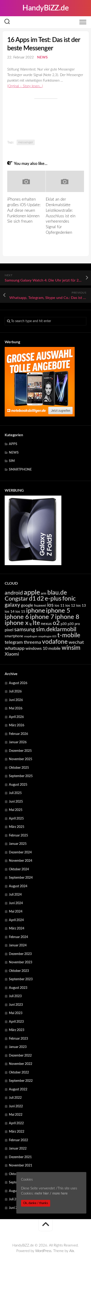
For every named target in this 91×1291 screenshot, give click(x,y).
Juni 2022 (16, 1106)
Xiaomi (12, 654)
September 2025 (21, 776)
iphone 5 (58, 611)
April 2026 (16, 717)
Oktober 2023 (19, 971)
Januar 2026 (18, 742)
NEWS (42, 57)
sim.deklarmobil (56, 629)
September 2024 (21, 877)
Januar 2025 (18, 844)
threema (32, 642)
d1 (32, 599)
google (27, 605)
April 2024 (16, 920)
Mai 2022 (15, 1114)
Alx (71, 1251)
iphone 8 (67, 617)
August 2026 (18, 683)
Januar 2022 (18, 1148)
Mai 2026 (15, 708)
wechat (76, 642)
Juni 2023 (16, 1004)
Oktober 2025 (19, 767)
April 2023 (16, 1021)
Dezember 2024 (20, 852)
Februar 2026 (18, 734)
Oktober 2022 (19, 1072)
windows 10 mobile (43, 648)
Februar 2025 (18, 835)
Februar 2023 (18, 1038)
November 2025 (20, 759)
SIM (12, 461)
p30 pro (74, 624)
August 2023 (18, 988)
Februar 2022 (18, 1140)
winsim (71, 648)
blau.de (57, 593)
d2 (40, 599)
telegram (14, 642)
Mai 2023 (15, 1013)
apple (32, 592)
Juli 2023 (15, 996)
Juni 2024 (16, 903)
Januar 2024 (18, 945)
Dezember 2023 (20, 954)
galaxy (12, 605)
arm (43, 593)
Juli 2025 (15, 793)
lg (30, 624)
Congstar (16, 599)
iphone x (16, 623)
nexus (46, 624)
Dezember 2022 (20, 1055)
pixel (9, 630)
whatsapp (14, 648)
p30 (64, 624)
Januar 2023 (18, 1047)
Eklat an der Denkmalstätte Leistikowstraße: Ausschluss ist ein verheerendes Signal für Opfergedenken (60, 215)
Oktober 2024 (19, 869)
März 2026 (16, 725)
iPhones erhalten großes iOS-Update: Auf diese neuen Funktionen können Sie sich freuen (24, 210)
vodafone (55, 642)
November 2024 (20, 860)
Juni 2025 (16, 801)
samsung (24, 629)
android (14, 593)
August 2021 (18, 1191)
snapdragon (30, 636)
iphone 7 (42, 617)
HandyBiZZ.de (45, 8)
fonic (69, 599)
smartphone (14, 636)
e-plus (53, 599)
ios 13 (81, 605)
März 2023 (16, 1030)
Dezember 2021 (20, 1157)
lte (36, 623)
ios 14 (9, 611)
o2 (56, 623)
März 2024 (16, 928)
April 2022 (16, 1123)
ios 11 (59, 605)
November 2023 (20, 962)
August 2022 (18, 1089)
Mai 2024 (15, 911)
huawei (40, 605)
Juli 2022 (15, 1097)
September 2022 (21, 1081)
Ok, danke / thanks (35, 1203)
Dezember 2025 (20, 751)
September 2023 (21, 979)
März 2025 (16, 827)
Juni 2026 (16, 700)
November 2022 (20, 1064)
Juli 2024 (15, 894)
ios (50, 605)
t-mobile (68, 635)
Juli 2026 (15, 691)
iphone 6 (17, 617)
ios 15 (20, 611)
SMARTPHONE (20, 469)
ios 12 (70, 605)
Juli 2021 (15, 1199)
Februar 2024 (18, 937)
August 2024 (18, 886)
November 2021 (20, 1165)
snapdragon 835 (47, 636)
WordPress (43, 1251)
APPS (13, 444)
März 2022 (16, 1131)
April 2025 (16, 818)
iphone (35, 611)
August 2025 (18, 784)
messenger (25, 142)
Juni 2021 (16, 1208)
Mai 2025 (15, 810)
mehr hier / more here (51, 1193)
